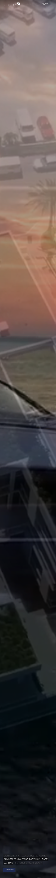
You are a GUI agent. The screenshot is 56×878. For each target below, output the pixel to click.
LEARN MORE (9, 870)
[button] (47, 3)
